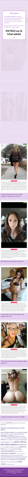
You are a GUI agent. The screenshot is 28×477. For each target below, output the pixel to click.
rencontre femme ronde (12, 458)
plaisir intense (20, 442)
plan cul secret (9, 447)
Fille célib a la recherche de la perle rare (12, 261)
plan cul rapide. (3, 447)
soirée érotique (14, 461)
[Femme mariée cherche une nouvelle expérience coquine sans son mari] (14, 162)
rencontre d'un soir (11, 455)
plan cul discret (21, 444)
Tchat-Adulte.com (7, 469)
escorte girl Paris (8, 422)
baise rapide (10, 432)
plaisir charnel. (11, 442)
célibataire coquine (19, 434)
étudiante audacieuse (11, 464)
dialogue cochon (7, 436)
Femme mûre (19, 438)
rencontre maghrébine (9, 459)
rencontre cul (4, 455)
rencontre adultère (8, 451)
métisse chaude (4, 442)
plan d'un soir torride (8, 449)
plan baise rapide (8, 444)
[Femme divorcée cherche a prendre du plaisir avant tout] (14, 335)
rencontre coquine (8, 453)
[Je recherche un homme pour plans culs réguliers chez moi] (14, 284)
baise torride (16, 432)
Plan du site (14, 473)
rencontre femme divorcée (17, 456)
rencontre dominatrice (6, 456)
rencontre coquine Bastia (20, 453)
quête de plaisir (18, 449)
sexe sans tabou (7, 461)
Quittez (14, 37)
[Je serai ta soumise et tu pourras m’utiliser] (14, 386)
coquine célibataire (5, 434)
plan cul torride (16, 447)
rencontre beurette (19, 451)
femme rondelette (8, 439)
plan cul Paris (3, 424)
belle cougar (23, 432)
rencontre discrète (19, 455)
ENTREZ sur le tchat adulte (14, 32)
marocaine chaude (22, 439)
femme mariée (11, 438)
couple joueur (12, 434)
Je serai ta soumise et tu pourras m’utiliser (13, 417)
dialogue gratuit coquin (19, 436)
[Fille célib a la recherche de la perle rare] (14, 225)
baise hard (3, 432)
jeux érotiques (15, 439)
